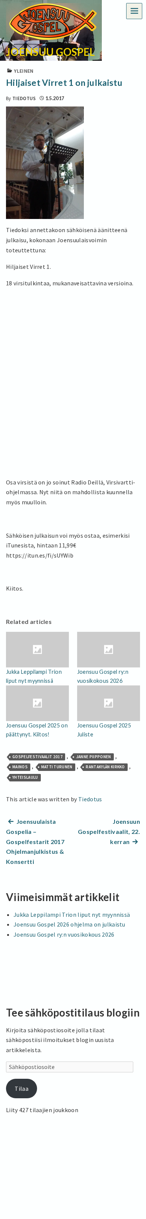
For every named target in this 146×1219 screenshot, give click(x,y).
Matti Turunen (57, 766)
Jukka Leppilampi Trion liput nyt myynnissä (71, 914)
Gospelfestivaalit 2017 (37, 756)
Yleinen (23, 70)
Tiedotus (24, 98)
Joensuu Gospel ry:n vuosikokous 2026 (64, 934)
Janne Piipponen (93, 756)
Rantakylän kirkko (105, 766)
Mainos (20, 766)
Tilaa (21, 1088)
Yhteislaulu (25, 777)
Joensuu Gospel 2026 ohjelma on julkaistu (69, 924)
